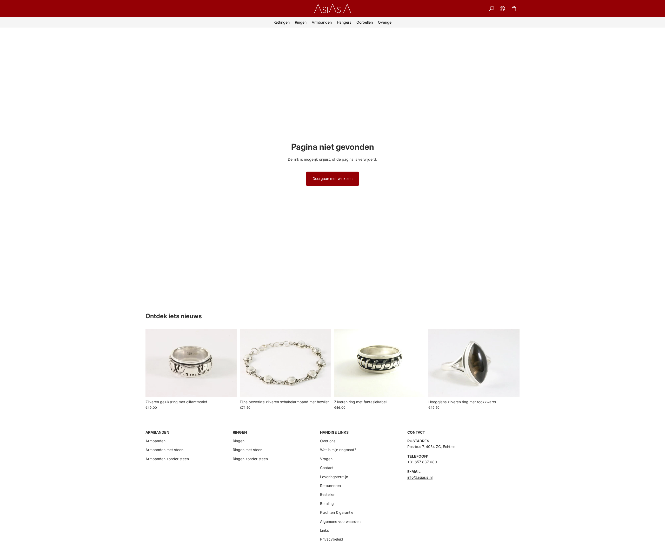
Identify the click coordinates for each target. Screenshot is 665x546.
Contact (327, 467)
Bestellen (327, 494)
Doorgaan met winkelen (332, 178)
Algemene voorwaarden (340, 521)
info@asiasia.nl (420, 477)
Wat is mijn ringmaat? (338, 449)
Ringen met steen (247, 449)
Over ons (327, 441)
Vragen (326, 459)
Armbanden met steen (164, 449)
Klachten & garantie (336, 512)
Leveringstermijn (334, 476)
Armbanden (155, 441)
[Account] (502, 8)
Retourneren (330, 485)
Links (324, 530)
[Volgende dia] (512, 362)
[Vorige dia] (436, 362)
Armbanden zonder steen (167, 459)
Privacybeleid (331, 539)
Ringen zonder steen (250, 459)
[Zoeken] (491, 8)
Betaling (327, 503)
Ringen (238, 441)
